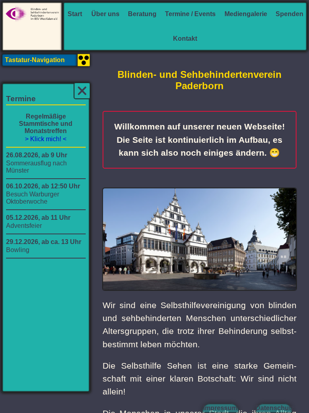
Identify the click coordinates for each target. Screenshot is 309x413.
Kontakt (185, 38)
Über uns (105, 13)
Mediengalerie (246, 13)
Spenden (289, 13)
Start (75, 13)
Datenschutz (274, 408)
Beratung (142, 13)
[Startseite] (32, 26)
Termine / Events (190, 13)
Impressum (220, 408)
